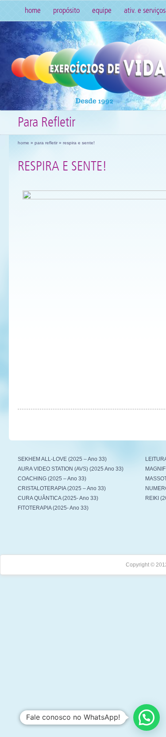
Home (33, 10)
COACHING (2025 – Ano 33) (52, 478)
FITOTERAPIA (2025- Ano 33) (53, 508)
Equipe (102, 10)
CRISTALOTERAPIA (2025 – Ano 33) (62, 488)
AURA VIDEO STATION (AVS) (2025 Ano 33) (71, 469)
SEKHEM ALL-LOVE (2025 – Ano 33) (62, 459)
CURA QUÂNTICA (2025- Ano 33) (58, 498)
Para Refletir (46, 142)
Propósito (66, 10)
